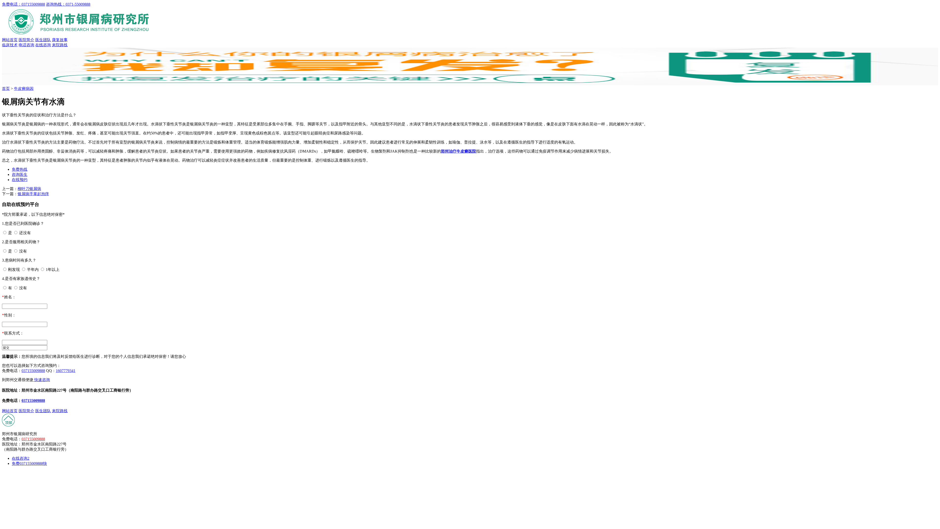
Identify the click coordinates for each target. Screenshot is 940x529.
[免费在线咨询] (8, 425)
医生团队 (43, 40)
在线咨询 (43, 45)
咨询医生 (19, 174)
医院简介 (26, 40)
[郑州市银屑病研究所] (80, 35)
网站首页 (10, 40)
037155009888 (33, 371)
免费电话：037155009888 (23, 4)
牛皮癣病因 (24, 88)
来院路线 (60, 45)
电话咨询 (26, 45)
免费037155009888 (29, 463)
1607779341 (65, 371)
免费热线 (19, 169)
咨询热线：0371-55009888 (68, 4)
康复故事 (60, 40)
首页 (6, 88)
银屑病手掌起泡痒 (33, 194)
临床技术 (10, 45)
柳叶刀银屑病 (29, 189)
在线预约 (19, 180)
